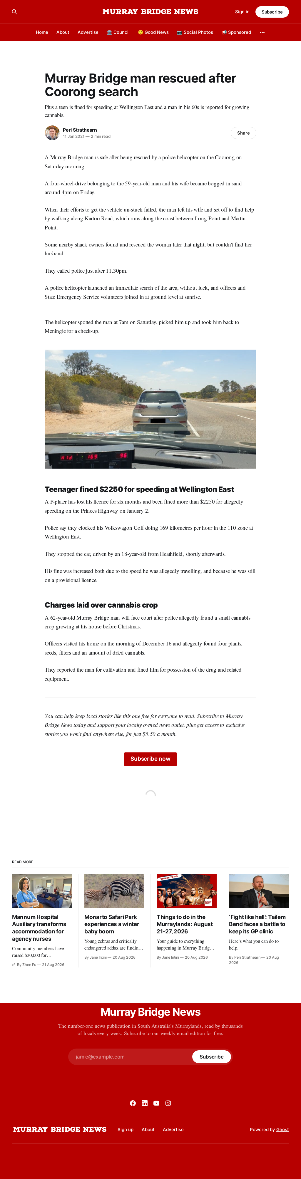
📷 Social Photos (195, 32)
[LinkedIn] (145, 1103)
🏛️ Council (118, 32)
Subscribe (272, 12)
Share (243, 133)
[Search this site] (14, 11)
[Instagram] (168, 1103)
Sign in (242, 11)
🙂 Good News (153, 32)
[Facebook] (133, 1103)
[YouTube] (156, 1103)
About (62, 32)
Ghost (282, 1129)
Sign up (125, 1129)
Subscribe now (150, 758)
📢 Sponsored (236, 32)
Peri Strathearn (80, 130)
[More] (262, 32)
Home (42, 32)
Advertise (88, 32)
